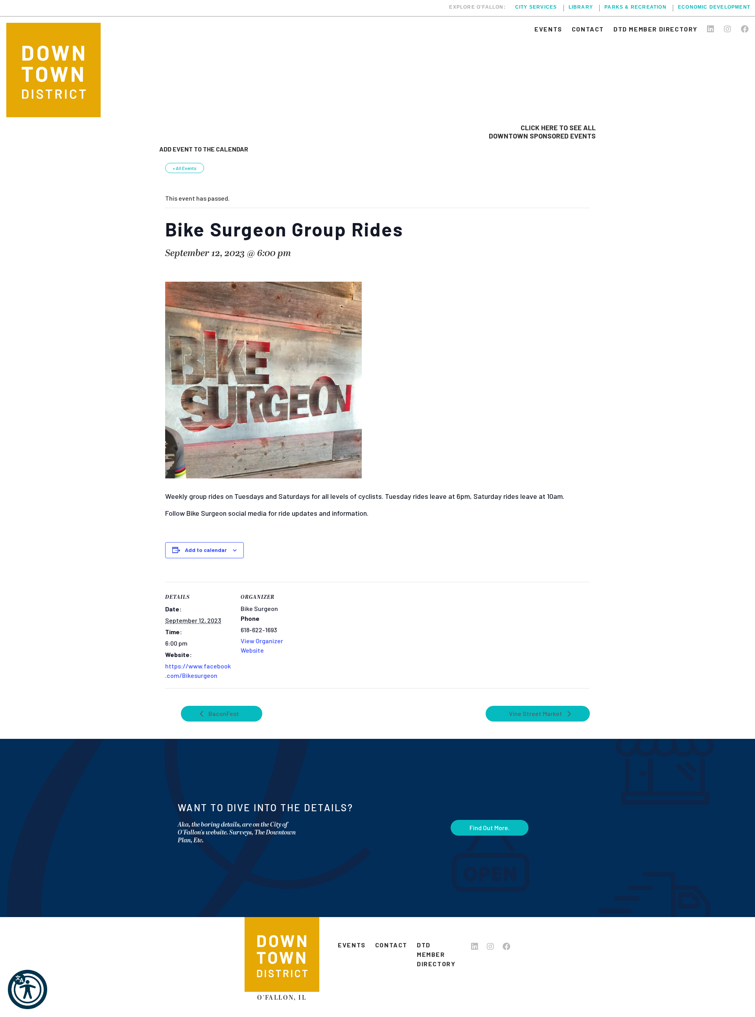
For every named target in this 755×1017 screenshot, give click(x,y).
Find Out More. (490, 827)
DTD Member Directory (655, 29)
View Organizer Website (262, 645)
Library (581, 7)
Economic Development (714, 7)
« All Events (185, 168)
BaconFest (223, 713)
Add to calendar (206, 549)
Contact (588, 29)
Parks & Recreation (635, 7)
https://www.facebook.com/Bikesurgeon (198, 670)
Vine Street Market (536, 713)
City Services (536, 7)
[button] (27, 989)
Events (548, 29)
